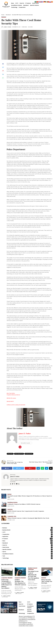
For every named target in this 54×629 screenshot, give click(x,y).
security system (28, 453)
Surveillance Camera (16, 5)
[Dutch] (39, 1)
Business (27, 528)
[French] (43, 1)
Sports (27, 551)
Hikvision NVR (26, 618)
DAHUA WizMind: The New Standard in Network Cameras (20, 582)
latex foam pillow (11, 393)
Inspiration (27, 536)
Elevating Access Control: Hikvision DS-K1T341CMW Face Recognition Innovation (33, 575)
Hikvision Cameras (23, 616)
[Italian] (46, 1)
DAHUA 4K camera (11, 398)
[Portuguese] (48, 1)
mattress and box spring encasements (16, 404)
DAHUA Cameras (27, 619)
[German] (45, 1)
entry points (10, 453)
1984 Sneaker (26, 624)
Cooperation (22, 7)
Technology (14, 7)
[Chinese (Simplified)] (37, 1)
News (12, 3)
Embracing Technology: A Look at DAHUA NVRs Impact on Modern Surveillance (6, 584)
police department (19, 453)
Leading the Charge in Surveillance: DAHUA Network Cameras (23, 504)
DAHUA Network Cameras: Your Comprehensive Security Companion (25, 511)
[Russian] (50, 1)
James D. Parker (25, 433)
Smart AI (22, 3)
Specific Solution (34, 5)
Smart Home (35, 3)
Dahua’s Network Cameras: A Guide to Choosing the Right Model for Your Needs (28, 518)
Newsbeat (26, 5)
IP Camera (28, 3)
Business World (27, 530)
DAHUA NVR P (10, 401)
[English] (41, 1)
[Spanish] (52, 1)
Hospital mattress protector (13, 394)
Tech (27, 556)
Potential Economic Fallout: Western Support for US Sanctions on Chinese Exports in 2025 (29, 496)
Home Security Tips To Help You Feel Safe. (46, 581)
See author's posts (25, 443)
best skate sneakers (28, 625)
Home (2, 14)
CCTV (16, 3)
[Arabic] (35, 1)
